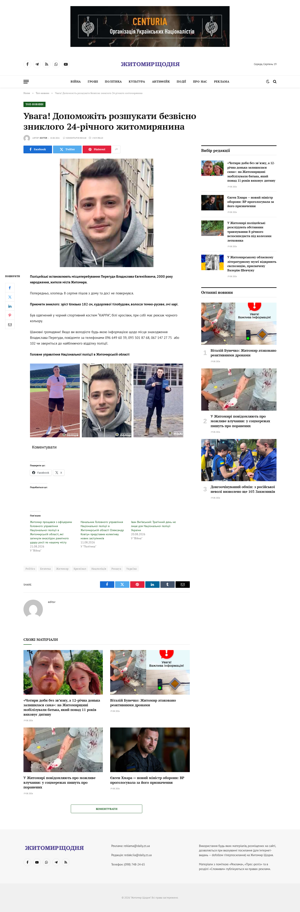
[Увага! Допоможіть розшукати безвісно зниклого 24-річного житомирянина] (106, 213)
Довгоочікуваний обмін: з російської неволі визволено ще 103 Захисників (243, 489)
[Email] (9, 324)
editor (43, 138)
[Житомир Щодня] (150, 64)
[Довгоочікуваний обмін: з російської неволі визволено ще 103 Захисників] (239, 460)
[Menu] (26, 81)
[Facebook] (9, 287)
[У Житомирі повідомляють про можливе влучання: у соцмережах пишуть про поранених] (63, 749)
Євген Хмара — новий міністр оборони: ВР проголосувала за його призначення (147, 780)
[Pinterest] (9, 315)
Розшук (116, 568)
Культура (137, 81)
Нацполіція (98, 568)
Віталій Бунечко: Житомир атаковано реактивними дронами (143, 702)
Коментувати (106, 809)
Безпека (45, 568)
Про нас (200, 81)
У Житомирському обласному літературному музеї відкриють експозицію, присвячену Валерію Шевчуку (251, 263)
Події (181, 81)
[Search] (274, 81)
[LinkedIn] (9, 306)
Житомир (62, 568)
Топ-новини (34, 104)
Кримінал (80, 568)
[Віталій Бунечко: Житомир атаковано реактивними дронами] (150, 672)
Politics (30, 568)
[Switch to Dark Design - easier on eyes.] (267, 81)
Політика (113, 81)
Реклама (221, 81)
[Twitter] (9, 297)
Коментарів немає (76, 138)
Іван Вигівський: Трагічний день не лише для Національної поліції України (153, 526)
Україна (131, 568)
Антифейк (161, 81)
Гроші (93, 81)
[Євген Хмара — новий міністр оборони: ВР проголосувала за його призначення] (150, 749)
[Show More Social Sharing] (116, 149)
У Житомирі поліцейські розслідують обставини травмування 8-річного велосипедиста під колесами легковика (249, 231)
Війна (76, 81)
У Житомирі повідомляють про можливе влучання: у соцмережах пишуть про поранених (59, 782)
